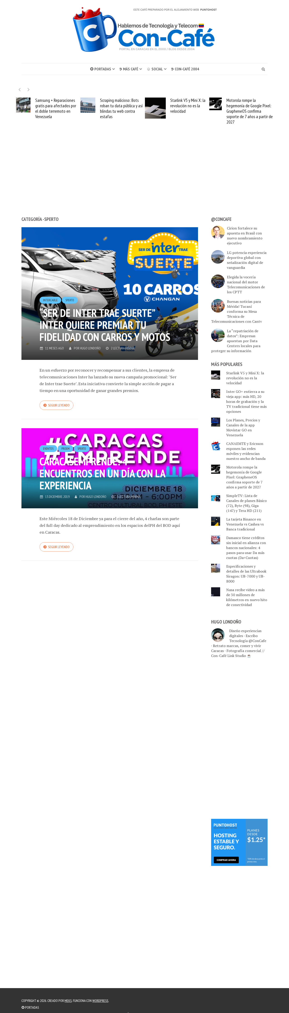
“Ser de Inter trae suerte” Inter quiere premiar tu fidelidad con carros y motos (105, 325)
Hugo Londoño (90, 348)
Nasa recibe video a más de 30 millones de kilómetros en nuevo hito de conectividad (250, 108)
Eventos (48, 449)
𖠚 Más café (128, 69)
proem (65, 449)
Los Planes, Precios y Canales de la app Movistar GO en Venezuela (243, 427)
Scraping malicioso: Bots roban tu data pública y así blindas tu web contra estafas (56, 108)
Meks (68, 1000)
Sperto (69, 300)
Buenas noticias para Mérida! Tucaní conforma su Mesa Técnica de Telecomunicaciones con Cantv (236, 311)
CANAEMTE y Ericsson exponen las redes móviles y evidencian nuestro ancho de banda (246, 451)
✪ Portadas (100, 69)
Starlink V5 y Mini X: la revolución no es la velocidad (123, 106)
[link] (239, 841)
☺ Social (155, 69)
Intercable (50, 300)
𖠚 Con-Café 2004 (185, 69)
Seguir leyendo (59, 405)
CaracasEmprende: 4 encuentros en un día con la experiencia (102, 473)
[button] (28, 89)
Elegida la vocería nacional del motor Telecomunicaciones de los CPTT (246, 284)
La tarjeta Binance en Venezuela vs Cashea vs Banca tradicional (245, 524)
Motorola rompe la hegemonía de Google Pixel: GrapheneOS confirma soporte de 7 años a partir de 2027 (185, 111)
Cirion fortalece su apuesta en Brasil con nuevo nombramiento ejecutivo (244, 236)
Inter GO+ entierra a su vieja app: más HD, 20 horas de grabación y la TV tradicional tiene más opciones (246, 401)
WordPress (100, 1000)
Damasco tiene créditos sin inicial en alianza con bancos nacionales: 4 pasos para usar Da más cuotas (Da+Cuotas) (246, 547)
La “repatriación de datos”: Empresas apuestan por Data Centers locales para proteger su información (235, 340)
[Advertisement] (144, 178)
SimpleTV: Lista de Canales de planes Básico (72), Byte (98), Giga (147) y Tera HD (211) (246, 503)
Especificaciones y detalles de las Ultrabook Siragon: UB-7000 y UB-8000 (246, 574)
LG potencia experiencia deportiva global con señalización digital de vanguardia (246, 260)
